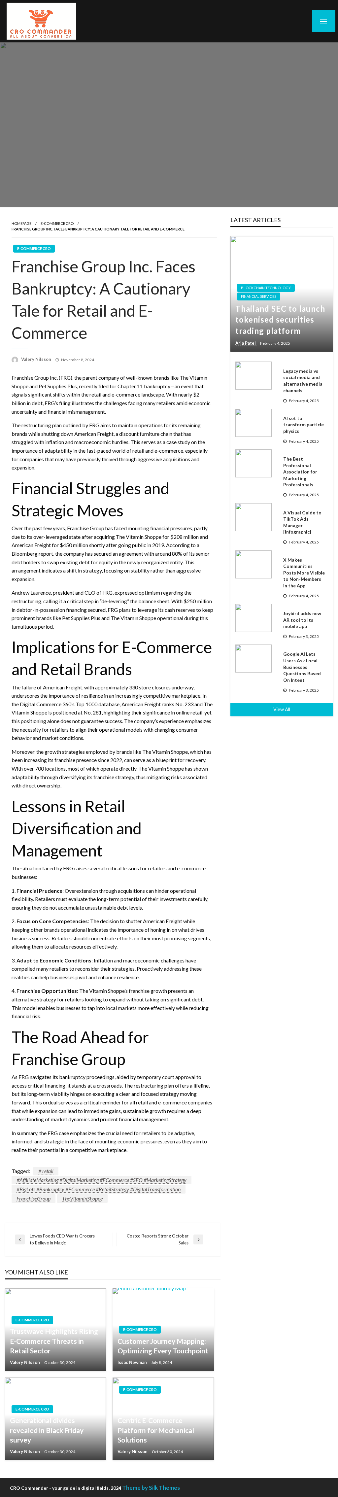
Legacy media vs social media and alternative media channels (302, 380)
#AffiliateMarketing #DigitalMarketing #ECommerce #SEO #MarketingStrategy (101, 1180)
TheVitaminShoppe (82, 1198)
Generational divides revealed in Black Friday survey (47, 1430)
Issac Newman (133, 1362)
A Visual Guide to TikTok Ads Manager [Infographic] (302, 522)
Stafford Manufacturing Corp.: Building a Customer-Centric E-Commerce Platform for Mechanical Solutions (160, 1420)
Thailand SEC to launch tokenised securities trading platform (280, 319)
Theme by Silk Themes (151, 1487)
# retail (45, 1171)
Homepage (21, 223)
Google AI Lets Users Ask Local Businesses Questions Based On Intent (302, 666)
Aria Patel (246, 343)
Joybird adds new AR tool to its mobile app (302, 619)
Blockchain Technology (266, 288)
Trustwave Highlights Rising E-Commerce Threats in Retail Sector (54, 1341)
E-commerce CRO (57, 223)
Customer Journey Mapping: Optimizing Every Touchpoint (163, 1346)
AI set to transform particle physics (303, 424)
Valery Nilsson (36, 359)
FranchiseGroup (34, 1198)
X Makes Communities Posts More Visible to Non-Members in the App (304, 572)
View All (281, 709)
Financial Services (258, 296)
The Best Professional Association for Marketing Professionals (300, 471)
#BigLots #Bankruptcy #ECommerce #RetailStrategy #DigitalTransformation (99, 1189)
